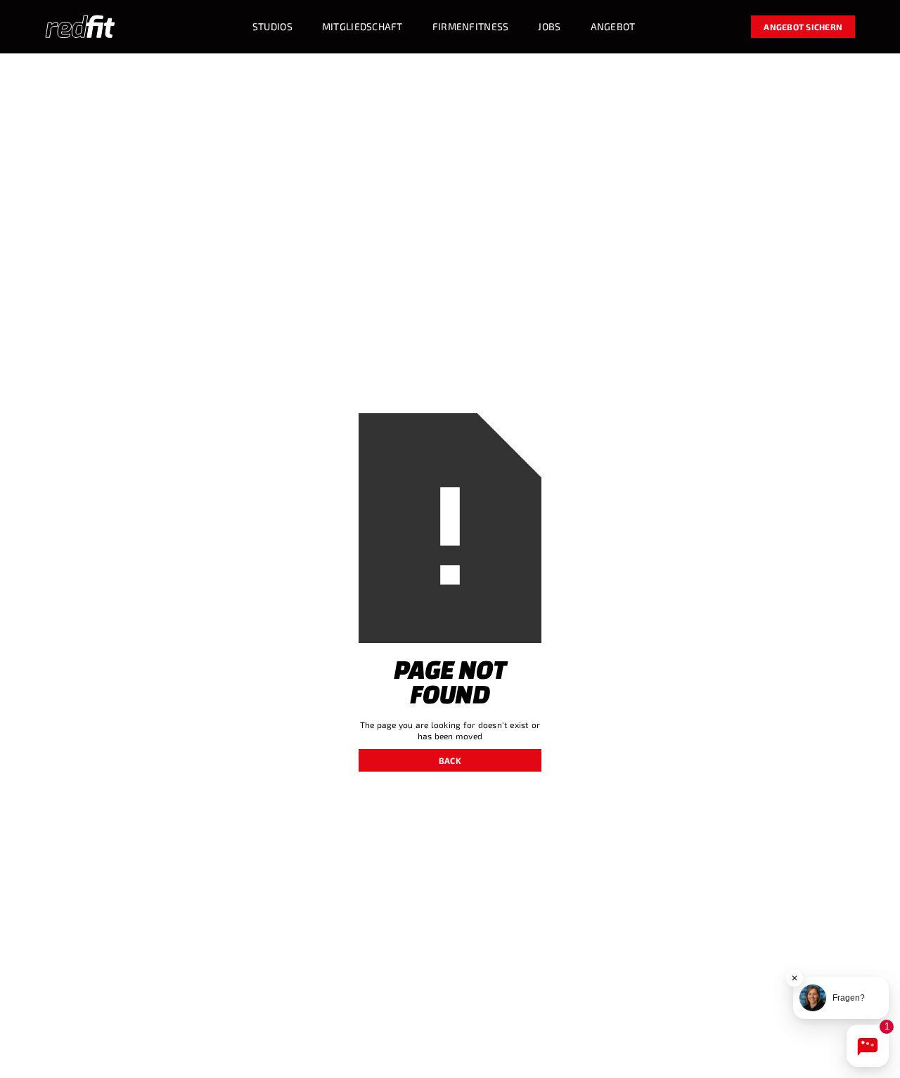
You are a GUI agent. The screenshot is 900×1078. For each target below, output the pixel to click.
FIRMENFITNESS (470, 26)
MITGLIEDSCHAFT (362, 26)
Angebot (613, 26)
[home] (80, 27)
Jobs (549, 26)
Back (450, 760)
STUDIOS (272, 26)
